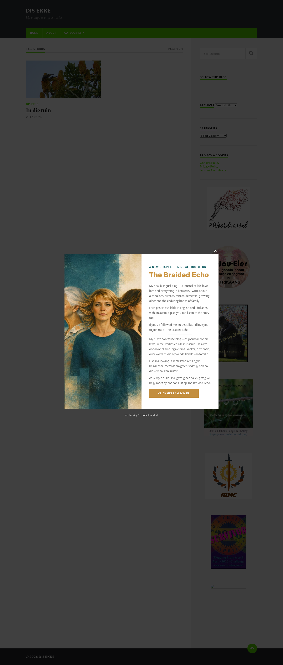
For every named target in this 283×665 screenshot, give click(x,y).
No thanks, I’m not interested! (141, 415)
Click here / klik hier (174, 393)
